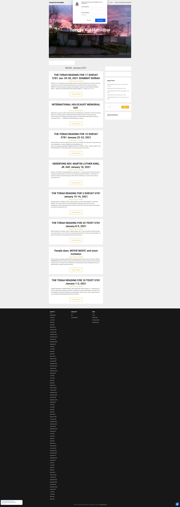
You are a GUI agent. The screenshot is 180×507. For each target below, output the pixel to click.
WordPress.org (95, 322)
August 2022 (53, 431)
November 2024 (53, 365)
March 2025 (52, 356)
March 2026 (52, 327)
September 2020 (53, 486)
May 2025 (52, 351)
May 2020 (52, 496)
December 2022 (53, 421)
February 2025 (53, 358)
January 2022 (53, 448)
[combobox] (83, 15)
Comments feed (95, 320)
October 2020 (53, 484)
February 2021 (53, 474)
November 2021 (53, 453)
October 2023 (53, 397)
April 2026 (52, 324)
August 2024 (53, 373)
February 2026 (53, 329)
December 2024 (53, 363)
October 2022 (53, 426)
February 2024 (53, 387)
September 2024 (53, 370)
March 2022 (52, 443)
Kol (72, 315)
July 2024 (52, 375)
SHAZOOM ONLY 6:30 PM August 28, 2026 (116, 88)
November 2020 (53, 482)
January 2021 (53, 477)
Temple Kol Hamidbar (56, 2)
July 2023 (52, 404)
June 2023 (52, 407)
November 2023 (53, 395)
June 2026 (52, 320)
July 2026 (52, 317)
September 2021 (53, 457)
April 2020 (52, 499)
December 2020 (53, 479)
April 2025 (52, 353)
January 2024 (53, 390)
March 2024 (52, 385)
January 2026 (53, 332)
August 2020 (53, 489)
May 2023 (52, 409)
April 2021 (52, 469)
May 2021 (52, 467)
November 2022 (53, 424)
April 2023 (52, 411)
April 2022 (52, 440)
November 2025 (53, 336)
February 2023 (53, 416)
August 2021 (53, 460)
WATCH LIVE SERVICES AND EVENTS (123, 2)
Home (111, 2)
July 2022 (52, 433)
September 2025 (53, 341)
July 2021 (52, 462)
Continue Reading (76, 94)
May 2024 (52, 380)
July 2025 (52, 346)
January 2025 (53, 361)
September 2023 (53, 399)
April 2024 (52, 382)
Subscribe (100, 20)
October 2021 (53, 455)
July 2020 (52, 491)
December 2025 (53, 334)
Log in (93, 315)
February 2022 (53, 445)
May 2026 (52, 322)
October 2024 (53, 368)
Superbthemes (103, 504)
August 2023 (53, 402)
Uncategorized (74, 317)
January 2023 (53, 419)
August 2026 (53, 315)
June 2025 (52, 349)
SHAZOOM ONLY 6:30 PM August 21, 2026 (116, 94)
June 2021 (52, 465)
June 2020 (52, 494)
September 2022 (53, 428)
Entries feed (94, 317)
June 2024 (52, 378)
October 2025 (53, 339)
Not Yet (89, 20)
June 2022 (52, 436)
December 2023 (53, 392)
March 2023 (52, 414)
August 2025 (53, 344)
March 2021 (52, 472)
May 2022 (52, 438)
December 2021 (53, 450)
